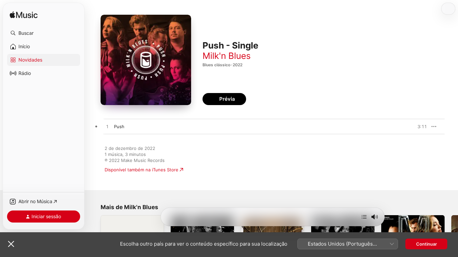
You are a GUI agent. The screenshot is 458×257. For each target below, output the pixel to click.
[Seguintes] (364, 217)
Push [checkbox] (119, 126)
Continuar (426, 244)
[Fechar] (11, 244)
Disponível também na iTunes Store (141, 169)
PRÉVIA (421, 126)
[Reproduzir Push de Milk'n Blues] (107, 127)
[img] (24, 15)
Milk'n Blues (227, 56)
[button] (43, 33)
